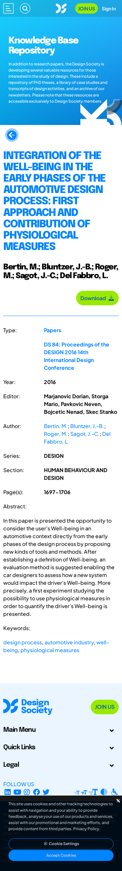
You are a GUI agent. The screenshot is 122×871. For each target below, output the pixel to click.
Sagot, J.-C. (85, 433)
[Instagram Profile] (26, 791)
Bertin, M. (56, 426)
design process (22, 642)
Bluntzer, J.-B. (87, 426)
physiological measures (49, 650)
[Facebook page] (36, 791)
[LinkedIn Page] (7, 791)
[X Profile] (46, 791)
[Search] (25, 8)
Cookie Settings (63, 843)
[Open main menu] (8, 8)
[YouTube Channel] (17, 791)
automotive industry (69, 642)
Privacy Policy (86, 828)
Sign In (109, 8)
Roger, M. (56, 433)
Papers (52, 330)
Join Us (86, 8)
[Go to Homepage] (61, 7)
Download (94, 298)
